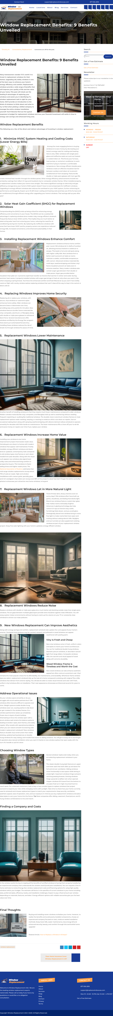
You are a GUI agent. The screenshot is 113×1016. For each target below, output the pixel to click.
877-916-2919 (94, 2)
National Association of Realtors (11, 469)
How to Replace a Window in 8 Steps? (53, 934)
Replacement (27, 49)
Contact (41, 999)
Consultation (16, 49)
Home (41, 986)
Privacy (41, 1001)
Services (41, 991)
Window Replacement (8, 947)
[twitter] (94, 7)
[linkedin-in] (107, 7)
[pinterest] (103, 7)
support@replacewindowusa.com (57, 2)
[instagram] (90, 7)
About (41, 989)
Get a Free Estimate (91, 67)
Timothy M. (6, 49)
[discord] (111, 7)
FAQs (40, 994)
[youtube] (98, 7)
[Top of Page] (108, 1011)
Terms (41, 1004)
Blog (40, 996)
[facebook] (86, 7)
